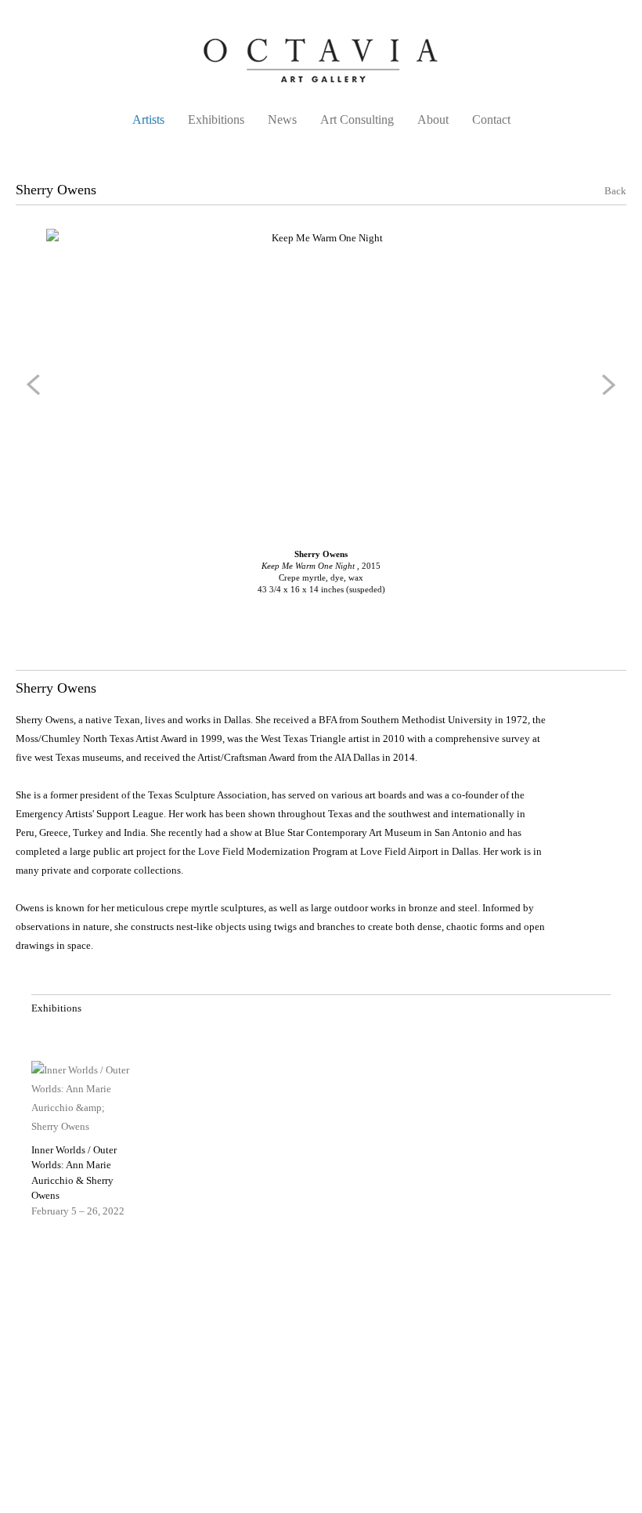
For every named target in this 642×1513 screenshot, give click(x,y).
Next (606, 384)
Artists (148, 119)
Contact (491, 119)
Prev (36, 384)
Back (606, 191)
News (282, 119)
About (433, 119)
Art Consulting (357, 119)
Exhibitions (216, 119)
